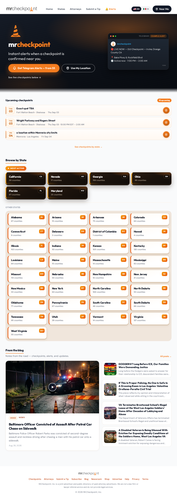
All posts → (165, 356)
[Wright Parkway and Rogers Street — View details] (88, 122)
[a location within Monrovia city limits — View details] (88, 134)
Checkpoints (35, 479)
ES (148, 9)
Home (49, 9)
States (61, 9)
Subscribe (77, 479)
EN (138, 9)
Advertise (117, 479)
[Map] (166, 110)
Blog (86, 479)
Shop (107, 479)
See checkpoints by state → (88, 146)
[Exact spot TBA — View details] (88, 110)
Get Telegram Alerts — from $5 (36, 68)
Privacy (135, 479)
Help (127, 479)
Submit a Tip (93, 9)
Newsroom (96, 479)
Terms (145, 479)
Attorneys (75, 9)
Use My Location (81, 68)
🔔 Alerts (110, 9)
